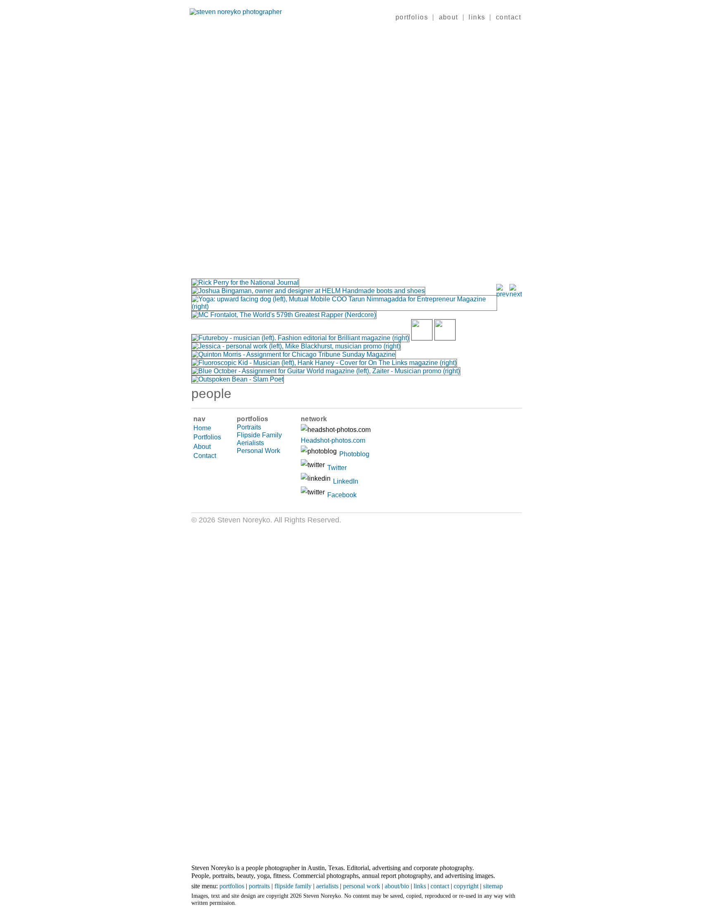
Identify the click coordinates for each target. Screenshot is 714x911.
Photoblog (354, 454)
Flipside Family (259, 435)
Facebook (342, 494)
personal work (361, 886)
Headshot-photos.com (333, 440)
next (439, 147)
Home (202, 428)
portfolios (411, 17)
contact (508, 17)
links (477, 17)
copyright (466, 886)
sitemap (493, 886)
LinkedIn (345, 481)
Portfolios (207, 437)
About (202, 446)
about (448, 17)
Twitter (337, 467)
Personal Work (258, 450)
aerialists (327, 886)
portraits (259, 886)
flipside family (293, 886)
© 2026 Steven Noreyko (230, 520)
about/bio (397, 886)
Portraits (249, 427)
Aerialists (250, 442)
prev (274, 147)
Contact (204, 455)
